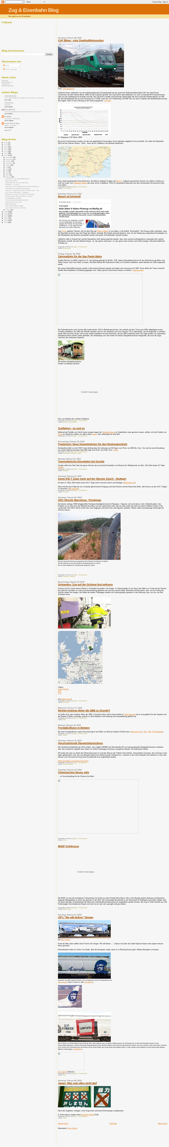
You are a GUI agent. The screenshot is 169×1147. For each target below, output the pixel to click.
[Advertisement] (106, 29)
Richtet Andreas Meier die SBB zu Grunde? (84, 710)
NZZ (149, 732)
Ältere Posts (162, 1124)
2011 (6, 153)
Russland (66, 470)
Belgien (65, 735)
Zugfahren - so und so (71, 428)
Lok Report (6, 84)
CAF (64, 188)
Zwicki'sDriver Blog (11, 123)
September (9, 163)
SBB (67, 492)
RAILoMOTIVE (9, 110)
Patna (60, 434)
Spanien (68, 188)
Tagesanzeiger (138, 270)
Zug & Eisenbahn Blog (33, 10)
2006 (6, 218)
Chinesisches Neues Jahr (73, 772)
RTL (145, 732)
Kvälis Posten (63, 689)
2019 (6, 143)
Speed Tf (7, 130)
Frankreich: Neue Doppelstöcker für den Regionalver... (22, 186)
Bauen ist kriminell (69, 196)
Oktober (8, 161)
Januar (8, 210)
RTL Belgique (157, 732)
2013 (6, 149)
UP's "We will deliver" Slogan (75, 917)
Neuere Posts (63, 1124)
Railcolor (5, 80)
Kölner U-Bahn (102, 231)
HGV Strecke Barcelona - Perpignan (79, 500)
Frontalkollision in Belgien (74, 727)
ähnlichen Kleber (87, 1115)
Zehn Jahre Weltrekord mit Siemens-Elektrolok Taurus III (22, 111)
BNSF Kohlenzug (68, 846)
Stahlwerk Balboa (80, 183)
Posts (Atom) (72, 1128)
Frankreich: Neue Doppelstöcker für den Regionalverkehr (92, 444)
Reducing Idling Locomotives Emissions (73, 761)
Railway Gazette (7, 86)
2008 (6, 214)
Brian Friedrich (65, 940)
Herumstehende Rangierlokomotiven (80, 743)
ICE (64, 492)
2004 (6, 222)
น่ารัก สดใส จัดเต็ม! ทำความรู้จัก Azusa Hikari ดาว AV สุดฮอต (24, 98)
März (7, 175)
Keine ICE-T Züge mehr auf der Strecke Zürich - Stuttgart (92, 478)
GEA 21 (119, 181)
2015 (6, 145)
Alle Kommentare (11, 69)
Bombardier (66, 453)
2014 (6, 147)
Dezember (9, 157)
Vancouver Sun (137, 732)
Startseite (113, 1124)
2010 (6, 155)
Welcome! (7, 105)
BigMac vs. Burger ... (11, 125)
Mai (7, 171)
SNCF (79, 453)
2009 (6, 212)
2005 (6, 220)
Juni (7, 169)
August (8, 165)
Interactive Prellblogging (12, 118)
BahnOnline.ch (7, 82)
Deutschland (67, 248)
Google (60, 467)
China (64, 840)
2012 (6, 151)
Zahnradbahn (73, 422)
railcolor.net (8, 103)
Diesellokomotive (68, 764)
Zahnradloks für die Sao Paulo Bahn (80, 256)
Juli (7, 167)
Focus (64, 231)
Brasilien (65, 422)
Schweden (66, 702)
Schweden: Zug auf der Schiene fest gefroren (85, 584)
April (7, 173)
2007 (6, 216)
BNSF (64, 909)
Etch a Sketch (62, 1072)
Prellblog (7, 116)
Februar (8, 177)
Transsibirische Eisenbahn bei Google (81, 461)
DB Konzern (73, 489)
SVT (59, 691)
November (9, 159)
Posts (7, 65)
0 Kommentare (82, 186)
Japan (65, 1118)
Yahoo (115, 450)
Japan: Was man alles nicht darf (77, 1083)
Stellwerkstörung (108, 432)
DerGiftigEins (88, 982)
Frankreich (74, 453)
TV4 (59, 693)
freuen (94, 434)
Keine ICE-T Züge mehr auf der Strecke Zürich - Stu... (22, 190)
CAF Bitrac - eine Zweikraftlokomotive (81, 40)
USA (64, 1075)
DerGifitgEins (77, 1049)
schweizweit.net (10, 96)
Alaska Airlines (62, 982)
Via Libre (107, 101)
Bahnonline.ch (129, 483)
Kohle (69, 909)
